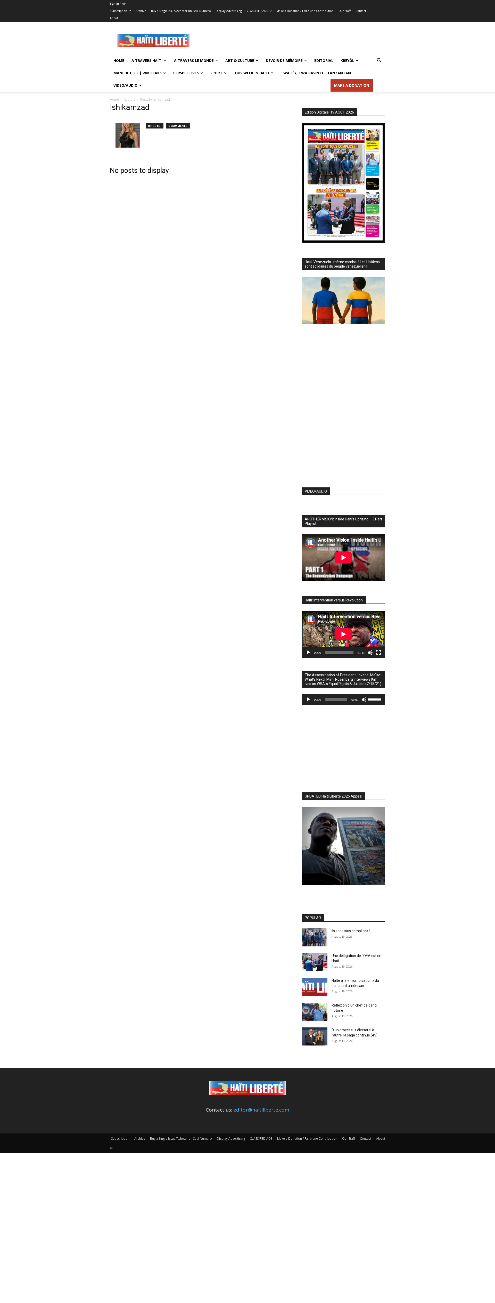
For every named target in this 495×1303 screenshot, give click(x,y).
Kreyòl (347, 60)
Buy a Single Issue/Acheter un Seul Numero (181, 11)
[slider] (375, 699)
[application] (343, 634)
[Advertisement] (291, 40)
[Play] (308, 652)
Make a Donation (351, 85)
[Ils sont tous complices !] (314, 937)
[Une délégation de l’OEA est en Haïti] (314, 962)
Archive (141, 11)
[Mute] (370, 652)
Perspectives (186, 72)
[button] (379, 60)
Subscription (118, 11)
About (114, 18)
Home (118, 60)
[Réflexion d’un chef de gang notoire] (314, 1012)
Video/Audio (125, 85)
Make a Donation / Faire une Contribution (305, 11)
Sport (216, 72)
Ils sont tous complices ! (351, 931)
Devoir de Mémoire (284, 60)
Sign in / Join (118, 3)
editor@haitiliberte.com (261, 1109)
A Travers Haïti (146, 60)
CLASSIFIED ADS (257, 11)
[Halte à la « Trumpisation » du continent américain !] (314, 987)
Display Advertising (229, 11)
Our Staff (345, 11)
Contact (361, 11)
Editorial (323, 60)
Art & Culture (239, 60)
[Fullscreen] (378, 652)
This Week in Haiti (251, 72)
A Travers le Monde (194, 60)
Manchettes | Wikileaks (137, 72)
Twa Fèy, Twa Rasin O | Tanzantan (316, 72)
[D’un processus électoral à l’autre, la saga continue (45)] (314, 1036)
